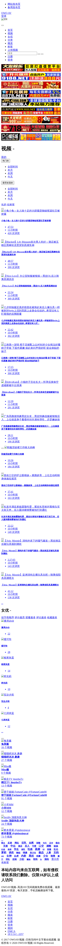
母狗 (35, 859)
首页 (10, 30)
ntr (2, 856)
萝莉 (3, 852)
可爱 (34, 846)
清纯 (46, 859)
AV (6, 13)
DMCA (11, 931)
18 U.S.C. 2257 (16, 934)
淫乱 (8, 859)
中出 (13, 845)
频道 (10, 43)
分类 (10, 40)
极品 (41, 852)
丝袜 (14, 859)
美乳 (23, 849)
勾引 (45, 843)
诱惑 (11, 852)
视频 (10, 33)
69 (44, 849)
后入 (27, 846)
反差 (10, 843)
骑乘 (53, 856)
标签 (10, 46)
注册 (10, 56)
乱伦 (56, 849)
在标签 (11, 204)
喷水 (3, 843)
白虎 (16, 856)
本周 (10, 173)
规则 (10, 928)
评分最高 (20, 617)
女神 (9, 855)
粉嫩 (38, 856)
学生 (16, 849)
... (2, 603)
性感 (30, 849)
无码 (56, 852)
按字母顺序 (7, 617)
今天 (10, 176)
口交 (41, 845)
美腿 (49, 849)
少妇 (21, 859)
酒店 (20, 846)
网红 (17, 843)
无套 (5, 846)
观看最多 (30, 617)
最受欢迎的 (8, 183)
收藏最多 (52, 617)
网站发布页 (14, 4)
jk (41, 859)
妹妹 (56, 846)
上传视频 (13, 50)
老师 (9, 849)
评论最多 (41, 617)
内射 (23, 855)
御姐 (18, 852)
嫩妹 (29, 859)
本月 (10, 170)
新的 (3, 157)
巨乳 (24, 843)
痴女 (58, 843)
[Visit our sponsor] (31, 70)
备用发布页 (14, 7)
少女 (45, 855)
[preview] (2, 208)
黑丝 (31, 855)
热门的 (6, 161)
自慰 (31, 843)
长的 (3, 204)
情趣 (25, 852)
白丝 (3, 849)
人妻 (48, 852)
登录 (3, 16)
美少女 (33, 852)
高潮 (37, 849)
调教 (48, 846)
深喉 (38, 843)
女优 (10, 36)
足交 (51, 843)
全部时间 (13, 166)
